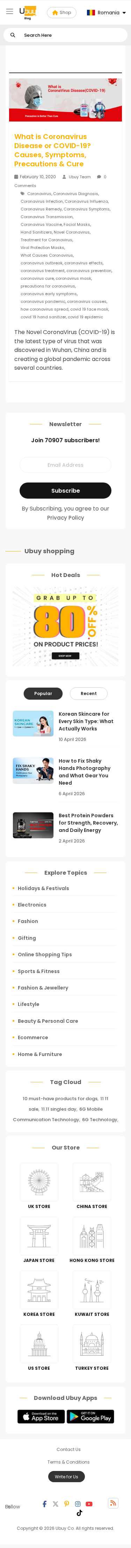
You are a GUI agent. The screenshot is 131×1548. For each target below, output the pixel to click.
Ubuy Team (80, 177)
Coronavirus (39, 193)
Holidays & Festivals (43, 888)
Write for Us (66, 1477)
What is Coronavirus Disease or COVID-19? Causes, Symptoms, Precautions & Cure (52, 150)
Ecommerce (33, 1037)
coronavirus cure (37, 278)
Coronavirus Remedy (41, 209)
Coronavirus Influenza (86, 201)
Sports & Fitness (39, 971)
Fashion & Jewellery (43, 987)
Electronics (32, 904)
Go (12, 35)
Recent (89, 693)
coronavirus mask (73, 278)
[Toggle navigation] (9, 11)
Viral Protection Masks (42, 247)
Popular (43, 693)
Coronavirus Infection (42, 201)
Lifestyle (28, 1004)
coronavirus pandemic (43, 301)
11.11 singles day (59, 1109)
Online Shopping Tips (45, 954)
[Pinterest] (66, 1503)
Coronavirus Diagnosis (75, 193)
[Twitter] (55, 1503)
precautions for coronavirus (48, 286)
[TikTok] (79, 1511)
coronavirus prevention (88, 270)
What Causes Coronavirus (47, 255)
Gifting (27, 938)
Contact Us (69, 1449)
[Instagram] (77, 1503)
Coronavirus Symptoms (87, 209)
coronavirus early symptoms (49, 294)
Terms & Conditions (69, 1462)
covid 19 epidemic (85, 317)
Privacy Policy (65, 517)
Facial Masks (77, 224)
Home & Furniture (40, 1054)
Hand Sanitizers (36, 232)
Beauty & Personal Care (48, 1021)
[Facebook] (44, 1503)
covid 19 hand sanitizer (43, 317)
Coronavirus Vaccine (41, 224)
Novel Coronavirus (72, 232)
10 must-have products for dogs (60, 1098)
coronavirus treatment (43, 270)
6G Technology (99, 1119)
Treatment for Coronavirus (46, 240)
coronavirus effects (83, 263)
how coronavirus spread (44, 309)
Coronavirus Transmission (47, 217)
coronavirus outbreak (42, 263)
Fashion (28, 921)
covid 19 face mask (89, 309)
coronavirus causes (87, 301)
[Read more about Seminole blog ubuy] (28, 12)
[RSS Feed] (113, 1503)
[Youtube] (89, 1503)
